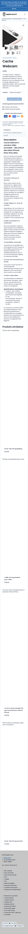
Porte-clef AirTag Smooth (13, 841)
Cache (12, 125)
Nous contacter (9, 873)
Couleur (5, 92)
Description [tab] (7, 130)
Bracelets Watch (9, 904)
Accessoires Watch (10, 906)
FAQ (5, 881)
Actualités (7, 914)
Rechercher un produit (11, 896)
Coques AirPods (9, 900)
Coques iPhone (8, 898)
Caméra (16, 125)
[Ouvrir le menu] (24, 14)
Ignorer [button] (14, 8)
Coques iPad (8, 902)
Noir (19, 125)
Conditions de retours (11, 887)
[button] (23, 25)
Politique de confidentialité (12, 889)
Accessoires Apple (9, 58)
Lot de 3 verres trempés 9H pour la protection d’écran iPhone (13, 710)
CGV (5, 877)
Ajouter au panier (14, 99)
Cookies (6, 879)
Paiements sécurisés (10, 885)
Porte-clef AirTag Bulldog (13, 449)
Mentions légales (9, 883)
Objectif (23, 125)
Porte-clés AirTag (9, 910)
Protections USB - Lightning (12, 912)
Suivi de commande (10, 875)
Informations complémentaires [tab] (13, 132)
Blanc (9, 125)
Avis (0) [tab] (6, 135)
